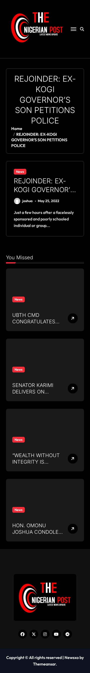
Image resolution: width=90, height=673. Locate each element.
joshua (27, 201)
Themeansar (44, 663)
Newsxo (71, 657)
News (20, 172)
